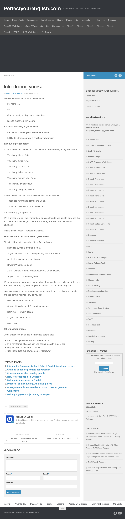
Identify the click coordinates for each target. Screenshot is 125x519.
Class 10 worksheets (96, 168)
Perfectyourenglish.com (32, 8)
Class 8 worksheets (96, 218)
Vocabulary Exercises (77, 504)
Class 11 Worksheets (96, 173)
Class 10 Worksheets (13, 26)
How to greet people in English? (24, 377)
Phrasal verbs (72, 20)
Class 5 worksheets (96, 196)
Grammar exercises (96, 241)
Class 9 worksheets (96, 229)
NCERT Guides (92, 411)
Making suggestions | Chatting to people (28, 394)
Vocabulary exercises (96, 336)
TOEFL (17, 32)
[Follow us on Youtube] (119, 75)
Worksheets (32, 20)
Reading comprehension (98, 291)
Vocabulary (86, 20)
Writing (91, 342)
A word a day (93, 140)
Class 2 (7, 32)
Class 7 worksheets (96, 213)
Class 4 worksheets (96, 190)
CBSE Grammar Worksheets (100, 162)
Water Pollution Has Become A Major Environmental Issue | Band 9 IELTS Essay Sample (103, 437)
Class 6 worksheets (96, 201)
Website (9, 482)
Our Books (46, 32)
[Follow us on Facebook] (116, 75)
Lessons (91, 269)
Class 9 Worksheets (34, 26)
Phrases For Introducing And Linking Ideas (29, 384)
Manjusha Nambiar (15, 93)
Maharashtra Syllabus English (100, 274)
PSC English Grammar (97, 462)
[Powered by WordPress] (13, 512)
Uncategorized (94, 325)
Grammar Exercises (100, 504)
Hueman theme (34, 512)
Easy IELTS (90, 407)
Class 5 (90, 26)
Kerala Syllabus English (97, 263)
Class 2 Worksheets (96, 179)
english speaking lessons (18, 406)
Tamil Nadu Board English (98, 308)
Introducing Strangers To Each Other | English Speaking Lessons (41, 366)
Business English (93, 106)
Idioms (60, 20)
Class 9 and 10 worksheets (99, 224)
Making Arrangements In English (24, 380)
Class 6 (80, 26)
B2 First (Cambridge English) (99, 145)
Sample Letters (94, 297)
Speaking (112, 20)
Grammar (101, 20)
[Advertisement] (62, 54)
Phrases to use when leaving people (26, 373)
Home (6, 20)
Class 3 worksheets (96, 185)
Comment (10, 457)
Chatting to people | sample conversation (28, 370)
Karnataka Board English (98, 257)
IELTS (90, 252)
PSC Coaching (94, 285)
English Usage (47, 20)
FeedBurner (109, 372)
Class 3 (110, 26)
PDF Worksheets (30, 32)
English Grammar (93, 100)
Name (9, 474)
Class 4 (100, 26)
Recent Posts (18, 20)
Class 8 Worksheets (54, 26)
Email (46, 474)
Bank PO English (95, 151)
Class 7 (70, 26)
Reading (6, 504)
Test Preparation (94, 314)
